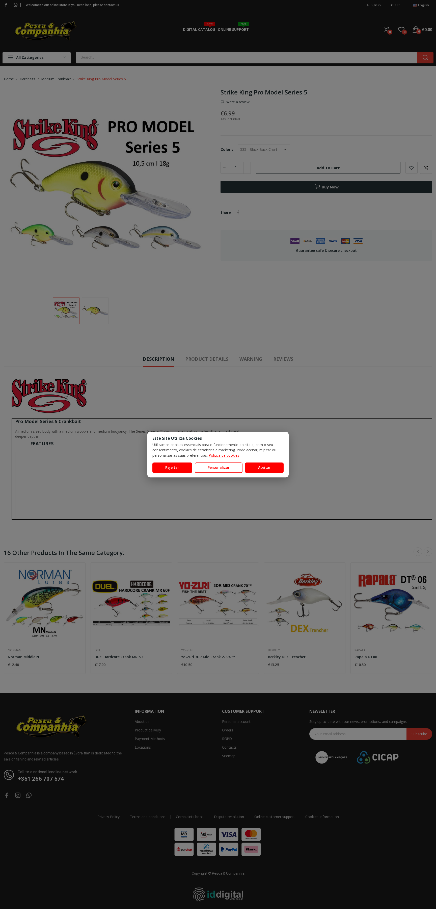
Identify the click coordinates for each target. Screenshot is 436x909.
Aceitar (264, 467)
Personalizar (219, 467)
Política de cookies (224, 455)
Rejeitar (172, 467)
